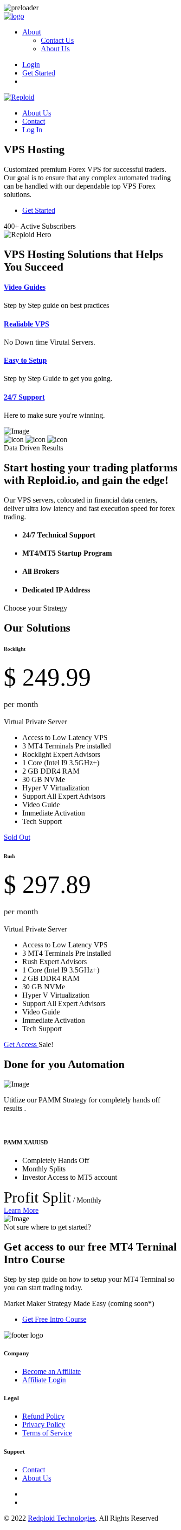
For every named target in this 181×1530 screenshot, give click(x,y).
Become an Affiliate (51, 1371)
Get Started (38, 73)
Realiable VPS (26, 324)
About (31, 32)
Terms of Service (47, 1433)
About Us (55, 49)
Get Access (21, 1044)
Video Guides (24, 287)
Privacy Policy (43, 1424)
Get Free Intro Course (54, 1319)
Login (31, 64)
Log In (32, 130)
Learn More (21, 1210)
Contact (33, 121)
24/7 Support (24, 397)
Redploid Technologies (62, 1518)
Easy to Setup (25, 360)
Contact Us (57, 40)
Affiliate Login (44, 1380)
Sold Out (17, 837)
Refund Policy (43, 1416)
